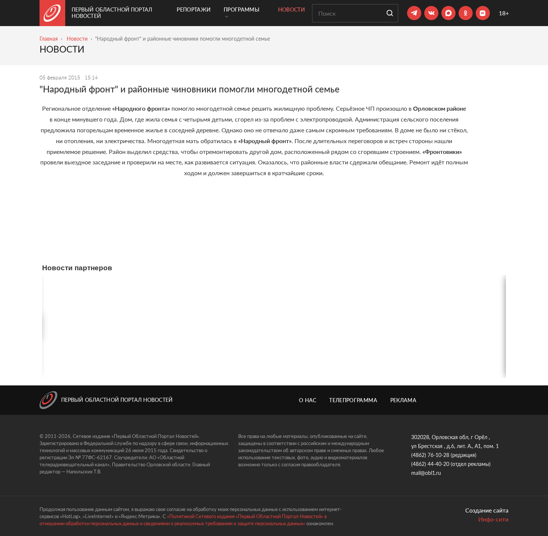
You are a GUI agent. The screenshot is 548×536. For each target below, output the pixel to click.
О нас (307, 400)
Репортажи (194, 9)
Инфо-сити (493, 519)
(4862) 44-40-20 (430, 464)
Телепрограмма (353, 400)
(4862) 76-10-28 (430, 455)
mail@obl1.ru (426, 473)
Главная (49, 38)
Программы (241, 9)
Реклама (403, 400)
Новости (291, 9)
